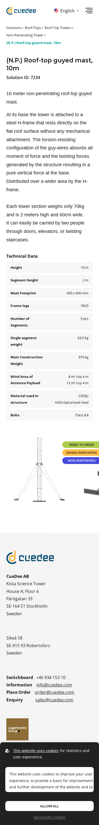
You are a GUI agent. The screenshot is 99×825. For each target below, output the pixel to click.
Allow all (49, 806)
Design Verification (81, 453)
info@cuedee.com (54, 684)
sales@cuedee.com (54, 699)
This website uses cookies (36, 750)
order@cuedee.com (54, 692)
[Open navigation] (89, 10)
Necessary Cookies (49, 817)
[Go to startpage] (21, 10)
